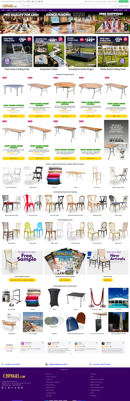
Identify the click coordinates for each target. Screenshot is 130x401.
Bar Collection (23, 10)
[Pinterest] (32, 1)
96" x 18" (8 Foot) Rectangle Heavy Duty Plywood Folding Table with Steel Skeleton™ (39, 140)
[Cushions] (54, 177)
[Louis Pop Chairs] (97, 233)
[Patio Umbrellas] (33, 323)
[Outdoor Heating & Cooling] (118, 323)
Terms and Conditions (97, 379)
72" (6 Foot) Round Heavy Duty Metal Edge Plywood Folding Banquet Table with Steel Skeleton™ (90, 97)
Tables (8, 10)
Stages (38, 10)
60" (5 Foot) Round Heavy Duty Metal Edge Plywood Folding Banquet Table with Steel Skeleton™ (65, 97)
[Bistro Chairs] (118, 205)
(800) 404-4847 (102, 1)
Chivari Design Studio (97, 387)
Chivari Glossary (51, 377)
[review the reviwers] (42, 343)
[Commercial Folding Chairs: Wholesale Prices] (33, 177)
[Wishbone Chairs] (97, 205)
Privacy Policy (50, 387)
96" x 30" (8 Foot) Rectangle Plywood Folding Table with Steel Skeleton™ (14, 140)
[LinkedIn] (41, 1)
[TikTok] (37, 1)
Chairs (3, 10)
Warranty (49, 395)
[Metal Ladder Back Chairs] (12, 205)
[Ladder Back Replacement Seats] (76, 323)
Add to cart (13, 116)
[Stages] (76, 299)
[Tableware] (54, 323)
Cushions (14, 10)
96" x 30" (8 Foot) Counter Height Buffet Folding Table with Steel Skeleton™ (90, 140)
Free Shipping (50, 385)
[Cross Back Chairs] (54, 205)
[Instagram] (35, 1)
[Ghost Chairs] (33, 233)
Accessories (44, 10)
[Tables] (76, 177)
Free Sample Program (53, 382)
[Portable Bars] (12, 323)
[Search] (115, 5)
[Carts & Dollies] (12, 299)
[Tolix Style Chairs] (33, 205)
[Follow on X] (30, 1)
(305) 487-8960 (16, 385)
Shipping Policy (51, 393)
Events (92, 393)
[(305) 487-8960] (112, 1)
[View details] (17, 53)
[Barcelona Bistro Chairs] (118, 177)
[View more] (65, 23)
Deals (50, 10)
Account (120, 6)
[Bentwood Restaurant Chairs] (76, 205)
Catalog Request (95, 390)
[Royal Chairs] (118, 233)
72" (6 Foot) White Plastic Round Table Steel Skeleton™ (14, 97)
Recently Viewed (118, 10)
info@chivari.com (91, 1)
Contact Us (49, 379)
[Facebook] (28, 1)
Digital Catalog (94, 385)
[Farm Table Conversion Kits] (97, 323)
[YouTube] (39, 1)
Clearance (93, 395)
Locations (93, 374)
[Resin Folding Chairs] (12, 177)
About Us (49, 374)
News (125, 10)
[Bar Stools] (97, 177)
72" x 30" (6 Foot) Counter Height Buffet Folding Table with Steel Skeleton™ (65, 140)
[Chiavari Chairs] (12, 233)
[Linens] (54, 299)
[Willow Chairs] (54, 233)
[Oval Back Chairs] (76, 233)
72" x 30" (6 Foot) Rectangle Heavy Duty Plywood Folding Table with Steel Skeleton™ (116, 97)
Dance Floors (32, 10)
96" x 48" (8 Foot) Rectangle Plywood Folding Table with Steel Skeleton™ (39, 97)
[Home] (10, 6)
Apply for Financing (96, 382)
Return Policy (50, 390)
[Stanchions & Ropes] (97, 299)
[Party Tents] (118, 299)
